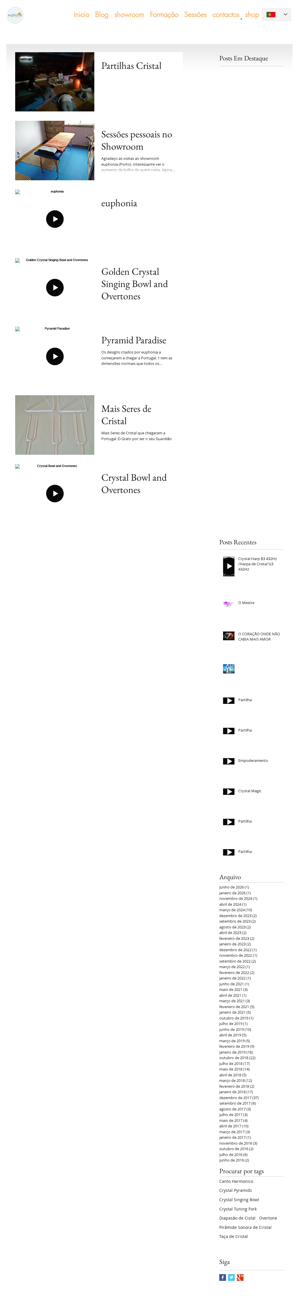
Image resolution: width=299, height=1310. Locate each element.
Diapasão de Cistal (237, 1218)
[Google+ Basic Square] (240, 1277)
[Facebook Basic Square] (222, 1277)
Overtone (268, 1218)
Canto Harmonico (236, 1181)
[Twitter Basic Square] (231, 1277)
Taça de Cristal (233, 1236)
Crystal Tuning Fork (238, 1209)
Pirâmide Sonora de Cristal (245, 1227)
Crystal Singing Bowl (239, 1199)
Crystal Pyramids (235, 1190)
